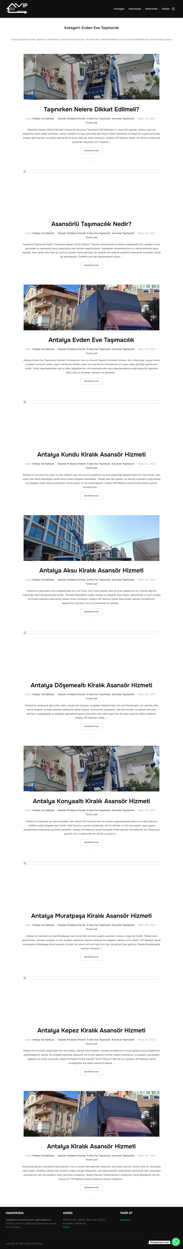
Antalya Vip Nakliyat (43, 118)
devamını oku (93, 150)
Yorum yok (91, 122)
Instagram (125, 1219)
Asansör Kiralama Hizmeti (71, 118)
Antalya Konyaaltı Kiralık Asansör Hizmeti (91, 801)
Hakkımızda (135, 8)
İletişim (165, 8)
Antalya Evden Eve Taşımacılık (91, 340)
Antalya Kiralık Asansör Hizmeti (91, 1146)
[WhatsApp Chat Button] (176, 1242)
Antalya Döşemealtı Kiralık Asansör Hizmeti (91, 685)
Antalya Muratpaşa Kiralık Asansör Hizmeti (91, 916)
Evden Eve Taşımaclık (98, 118)
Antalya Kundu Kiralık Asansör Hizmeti (91, 454)
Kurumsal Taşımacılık (123, 118)
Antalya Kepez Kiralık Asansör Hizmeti (91, 1030)
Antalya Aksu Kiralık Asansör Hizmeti (91, 570)
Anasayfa (119, 8)
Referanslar (151, 8)
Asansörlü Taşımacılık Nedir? (91, 224)
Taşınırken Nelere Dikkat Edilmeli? (91, 109)
